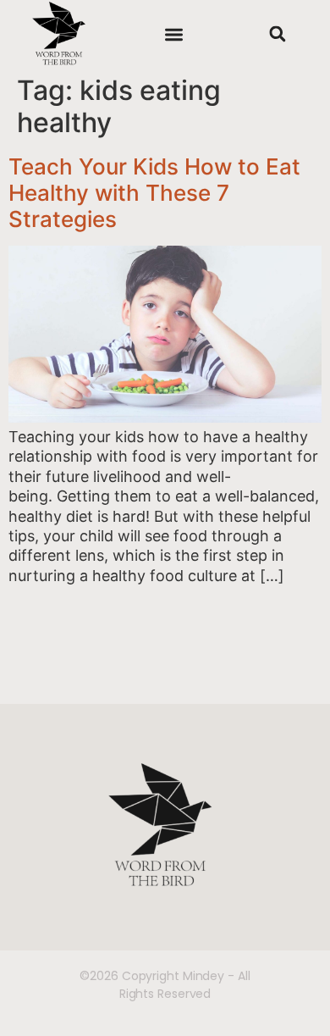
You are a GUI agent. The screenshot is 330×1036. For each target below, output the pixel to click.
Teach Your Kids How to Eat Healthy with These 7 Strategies (154, 192)
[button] (174, 34)
